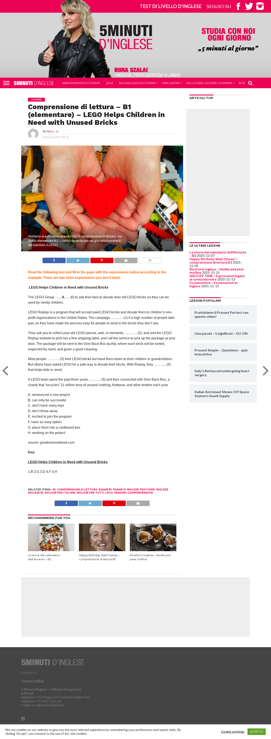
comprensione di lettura (77, 489)
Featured (147, 489)
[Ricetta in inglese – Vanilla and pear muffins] (153, 550)
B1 (54, 489)
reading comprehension (133, 492)
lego (109, 492)
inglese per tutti (90, 492)
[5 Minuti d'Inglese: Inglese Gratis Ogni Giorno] (126, 37)
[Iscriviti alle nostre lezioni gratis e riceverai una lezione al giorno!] (228, 40)
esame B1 (105, 489)
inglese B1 (35, 492)
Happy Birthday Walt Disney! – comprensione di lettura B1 (213, 260)
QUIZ (109, 83)
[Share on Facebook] (54, 259)
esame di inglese (126, 489)
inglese (162, 489)
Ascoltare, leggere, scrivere (209, 83)
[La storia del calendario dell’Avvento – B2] (51, 550)
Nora (50, 131)
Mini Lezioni (171, 83)
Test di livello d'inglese (171, 6)
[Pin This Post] (101, 259)
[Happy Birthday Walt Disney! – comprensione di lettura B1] (102, 550)
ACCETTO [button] (256, 731)
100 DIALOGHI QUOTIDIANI (137, 83)
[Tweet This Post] (78, 259)
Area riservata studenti (81, 83)
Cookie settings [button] (232, 731)
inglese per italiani (60, 492)
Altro (243, 83)
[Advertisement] (218, 172)
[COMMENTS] (150, 259)
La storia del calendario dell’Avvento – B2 (217, 253)
